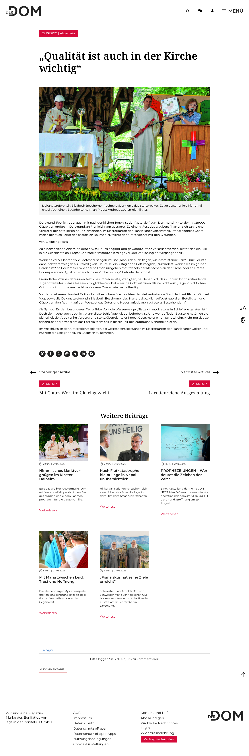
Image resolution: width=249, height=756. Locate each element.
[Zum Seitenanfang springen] (243, 674)
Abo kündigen (152, 718)
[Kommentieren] (200, 11)
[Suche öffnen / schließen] (187, 11)
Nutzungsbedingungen (92, 739)
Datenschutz (83, 723)
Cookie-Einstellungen (91, 744)
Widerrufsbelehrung (157, 733)
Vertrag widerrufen (159, 739)
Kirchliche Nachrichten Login (159, 725)
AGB (77, 713)
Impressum (82, 718)
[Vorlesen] (243, 320)
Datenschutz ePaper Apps (94, 734)
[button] (42, 354)
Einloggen (47, 650)
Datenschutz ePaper (90, 728)
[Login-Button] (212, 11)
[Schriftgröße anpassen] (243, 308)
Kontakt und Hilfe (155, 713)
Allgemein (67, 33)
